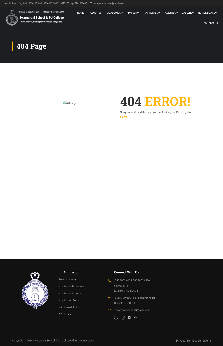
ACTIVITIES (151, 12)
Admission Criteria (70, 293)
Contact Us (210, 23)
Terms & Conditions (199, 340)
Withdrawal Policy (69, 307)
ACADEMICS (114, 12)
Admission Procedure (71, 286)
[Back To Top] (216, 339)
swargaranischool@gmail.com (109, 3)
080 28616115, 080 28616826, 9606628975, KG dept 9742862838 (55, 3)
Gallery (187, 12)
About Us (95, 12)
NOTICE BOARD (206, 12)
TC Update (65, 314)
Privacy (180, 340)
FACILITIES (170, 12)
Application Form (69, 300)
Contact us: (10, 3)
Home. (124, 116)
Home (80, 12)
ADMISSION (133, 12)
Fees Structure (67, 279)
